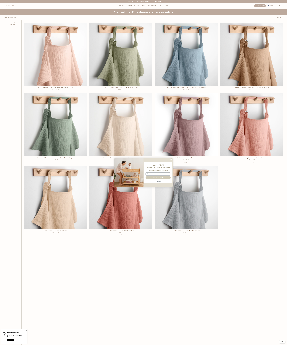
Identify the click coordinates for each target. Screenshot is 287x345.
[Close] (26, 330)
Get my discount (158, 177)
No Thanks (158, 181)
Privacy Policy (10, 336)
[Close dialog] (171, 159)
